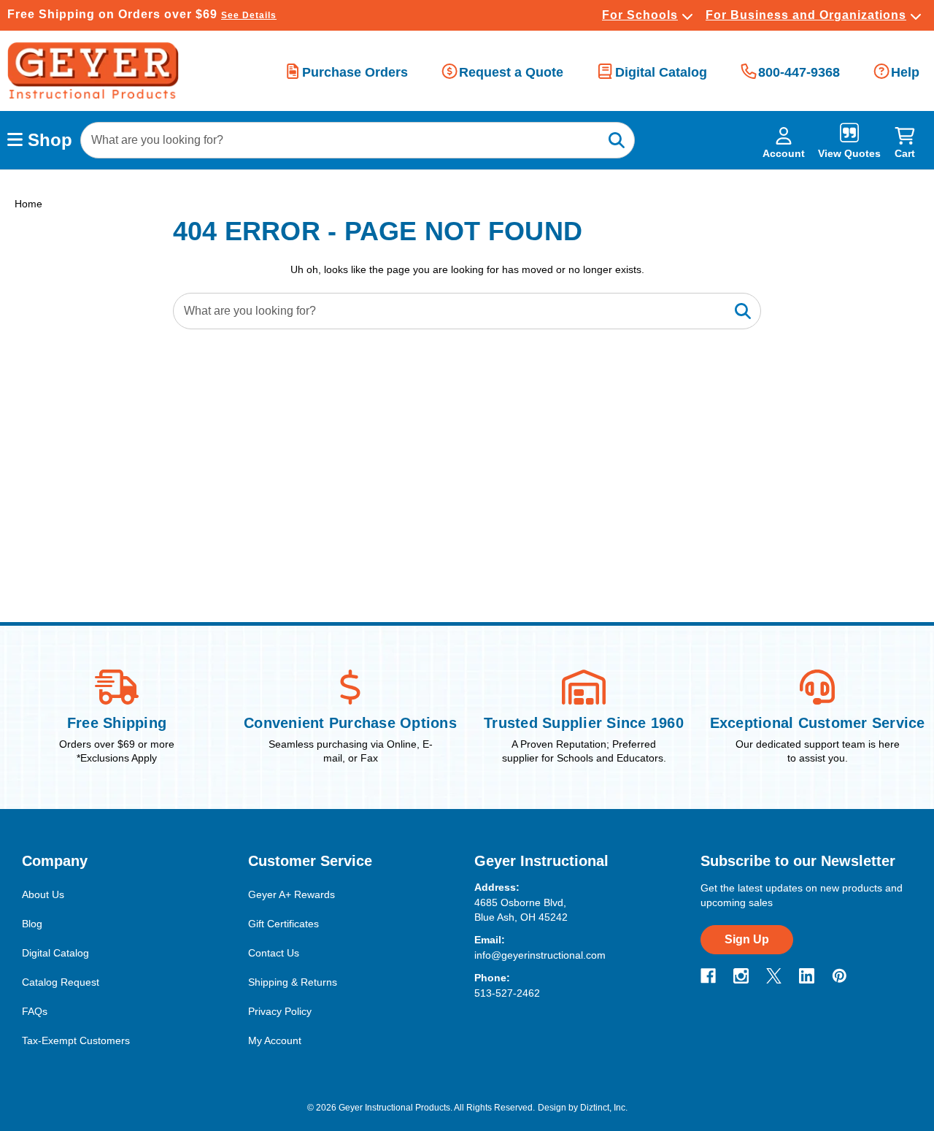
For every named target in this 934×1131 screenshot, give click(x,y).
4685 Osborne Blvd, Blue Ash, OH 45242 (521, 910)
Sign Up (747, 939)
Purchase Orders (355, 72)
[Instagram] (741, 976)
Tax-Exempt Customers (76, 1040)
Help (905, 72)
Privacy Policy (280, 1011)
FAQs (34, 1011)
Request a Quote (511, 72)
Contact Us (273, 953)
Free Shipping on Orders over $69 (142, 14)
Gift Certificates (283, 923)
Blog (32, 923)
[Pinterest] (839, 976)
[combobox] (357, 140)
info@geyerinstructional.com (540, 955)
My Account (274, 1040)
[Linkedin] (806, 976)
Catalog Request (60, 982)
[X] (773, 976)
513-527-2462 (507, 993)
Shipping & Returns (292, 982)
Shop (47, 140)
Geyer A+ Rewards (291, 894)
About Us (43, 894)
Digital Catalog (660, 72)
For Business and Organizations (806, 15)
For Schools (640, 15)
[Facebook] (708, 976)
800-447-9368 (799, 72)
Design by (558, 1108)
